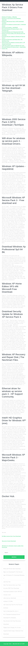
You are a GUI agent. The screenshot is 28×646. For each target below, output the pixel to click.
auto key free (6, 581)
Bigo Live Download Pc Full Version (12, 572)
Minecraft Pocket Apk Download (12, 568)
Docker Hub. (5, 48)
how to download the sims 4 (10, 611)
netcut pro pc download (9, 598)
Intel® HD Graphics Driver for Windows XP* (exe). (13, 45)
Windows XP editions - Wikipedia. (9, 16)
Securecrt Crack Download (9, 541)
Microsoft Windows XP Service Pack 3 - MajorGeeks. (14, 47)
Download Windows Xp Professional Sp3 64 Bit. (12, 32)
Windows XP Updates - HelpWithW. (10, 27)
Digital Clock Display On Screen (12, 627)
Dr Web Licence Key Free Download (11, 536)
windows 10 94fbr (8, 601)
